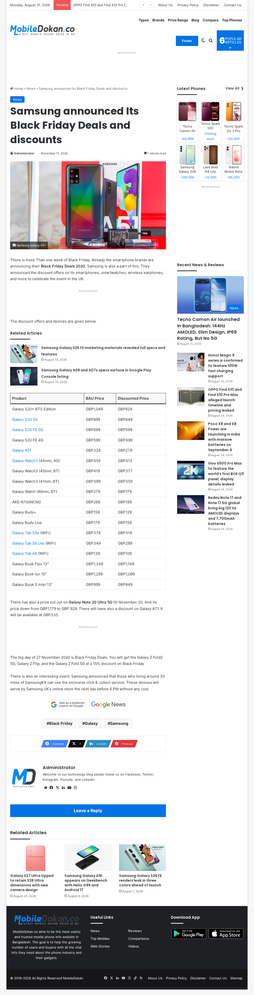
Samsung (119, 723)
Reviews (135, 931)
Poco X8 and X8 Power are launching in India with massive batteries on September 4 (224, 436)
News (31, 88)
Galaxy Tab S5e (25, 532)
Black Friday (60, 723)
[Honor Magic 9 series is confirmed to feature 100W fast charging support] (190, 362)
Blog (195, 20)
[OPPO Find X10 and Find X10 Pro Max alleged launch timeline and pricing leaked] (190, 396)
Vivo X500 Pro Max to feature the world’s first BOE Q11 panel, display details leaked (226, 474)
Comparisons (138, 939)
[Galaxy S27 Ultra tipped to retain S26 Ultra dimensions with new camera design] (33, 857)
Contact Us (232, 5)
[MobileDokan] (42, 30)
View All (232, 88)
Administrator (24, 153)
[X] (58, 788)
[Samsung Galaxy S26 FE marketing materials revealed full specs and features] (23, 354)
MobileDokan (73, 978)
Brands (158, 20)
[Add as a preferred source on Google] (68, 704)
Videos (133, 946)
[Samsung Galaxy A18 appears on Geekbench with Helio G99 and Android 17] (88, 857)
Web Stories (100, 946)
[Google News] (108, 704)
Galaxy (91, 723)
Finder (187, 41)
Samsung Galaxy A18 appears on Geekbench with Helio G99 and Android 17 (85, 882)
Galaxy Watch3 (25, 460)
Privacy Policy (188, 5)
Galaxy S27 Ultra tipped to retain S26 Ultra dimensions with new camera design (32, 882)
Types (144, 20)
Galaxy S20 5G (25, 419)
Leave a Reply (88, 810)
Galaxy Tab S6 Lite (28, 543)
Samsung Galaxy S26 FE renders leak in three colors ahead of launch (140, 880)
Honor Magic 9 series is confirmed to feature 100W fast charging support (225, 366)
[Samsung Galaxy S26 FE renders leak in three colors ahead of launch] (142, 857)
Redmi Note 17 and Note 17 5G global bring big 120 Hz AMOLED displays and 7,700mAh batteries (224, 510)
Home (18, 88)
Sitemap (236, 978)
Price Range (178, 20)
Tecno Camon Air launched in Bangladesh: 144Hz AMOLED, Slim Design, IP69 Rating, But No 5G (208, 328)
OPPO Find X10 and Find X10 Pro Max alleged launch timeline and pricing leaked (134, 5)
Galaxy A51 (21, 450)
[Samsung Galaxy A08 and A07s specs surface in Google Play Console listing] (23, 376)
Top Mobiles (100, 939)
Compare (211, 20)
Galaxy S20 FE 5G (27, 429)
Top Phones (232, 20)
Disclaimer (211, 5)
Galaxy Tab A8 (24, 553)
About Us (165, 5)
